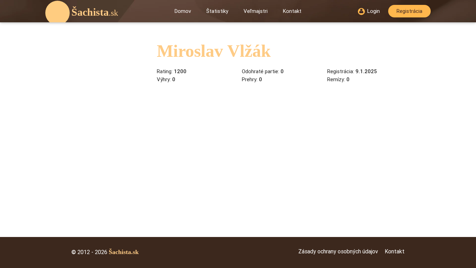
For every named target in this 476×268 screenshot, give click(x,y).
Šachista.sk (124, 251)
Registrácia (409, 11)
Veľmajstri (256, 11)
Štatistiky (217, 11)
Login (373, 11)
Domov (183, 11)
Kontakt (292, 11)
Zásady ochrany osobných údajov (338, 251)
